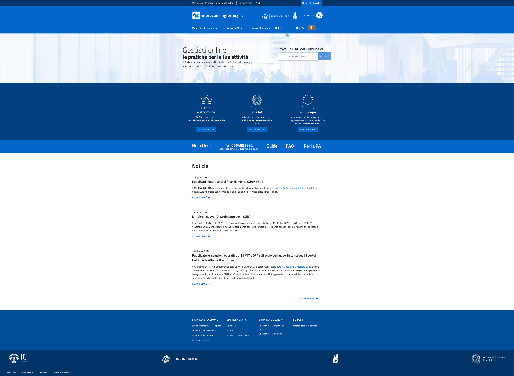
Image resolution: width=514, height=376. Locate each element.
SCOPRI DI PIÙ (200, 197)
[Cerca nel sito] (319, 15)
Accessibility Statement (63, 372)
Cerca (323, 56)
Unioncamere (245, 3)
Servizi (230, 330)
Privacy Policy (27, 372)
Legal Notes (11, 372)
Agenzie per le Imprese (202, 335)
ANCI (258, 3)
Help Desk (301, 28)
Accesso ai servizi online (238, 335)
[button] (203, 28)
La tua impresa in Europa (270, 333)
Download (231, 325)
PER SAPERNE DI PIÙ (206, 129)
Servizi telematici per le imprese (206, 325)
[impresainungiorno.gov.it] (248, 15)
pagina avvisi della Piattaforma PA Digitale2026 (290, 188)
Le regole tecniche (200, 340)
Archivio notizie (307, 298)
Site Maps (43, 372)
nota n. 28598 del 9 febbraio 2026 (294, 266)
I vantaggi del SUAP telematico (306, 325)
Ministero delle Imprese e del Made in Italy (213, 3)
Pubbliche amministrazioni (204, 330)
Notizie (278, 28)
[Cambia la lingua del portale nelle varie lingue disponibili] (311, 27)
